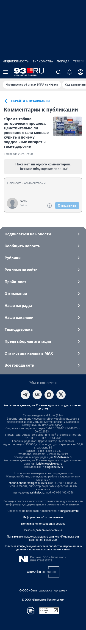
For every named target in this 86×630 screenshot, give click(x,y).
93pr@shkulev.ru (68, 511)
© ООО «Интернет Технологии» (43, 599)
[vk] (37, 394)
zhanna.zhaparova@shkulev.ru (28, 483)
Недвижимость (16, 61)
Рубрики (13, 258)
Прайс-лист (15, 281)
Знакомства (43, 61)
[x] (61, 394)
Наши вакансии (19, 317)
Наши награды (18, 305)
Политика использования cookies (43, 523)
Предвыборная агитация (28, 341)
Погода (63, 61)
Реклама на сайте (21, 270)
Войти (24, 205)
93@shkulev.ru (63, 457)
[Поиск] (58, 72)
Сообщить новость (22, 246)
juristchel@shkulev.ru (49, 463)
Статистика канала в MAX (29, 353)
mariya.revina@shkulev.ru (28, 492)
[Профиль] (80, 72)
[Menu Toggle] (5, 72)
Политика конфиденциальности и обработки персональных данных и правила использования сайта (43, 548)
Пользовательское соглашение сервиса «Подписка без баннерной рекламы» (43, 538)
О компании (16, 293)
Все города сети (19, 365)
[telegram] (25, 394)
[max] (49, 394)
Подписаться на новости (28, 234)
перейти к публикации (30, 101)
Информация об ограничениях (43, 517)
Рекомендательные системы (43, 530)
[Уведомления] (69, 72)
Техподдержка (19, 329)
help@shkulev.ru (53, 466)
